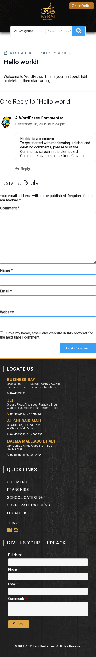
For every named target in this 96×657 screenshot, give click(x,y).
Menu (50, 42)
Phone (13, 569)
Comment (9, 208)
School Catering (25, 497)
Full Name (16, 554)
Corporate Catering (28, 505)
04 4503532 (18, 413)
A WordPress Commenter (39, 118)
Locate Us (17, 513)
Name (6, 270)
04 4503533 (34, 413)
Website (7, 312)
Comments (17, 598)
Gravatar (77, 156)
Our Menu (17, 482)
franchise (18, 489)
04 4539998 (18, 393)
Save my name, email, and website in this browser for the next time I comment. (46, 335)
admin (64, 53)
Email (6, 291)
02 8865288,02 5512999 (26, 454)
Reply (25, 169)
